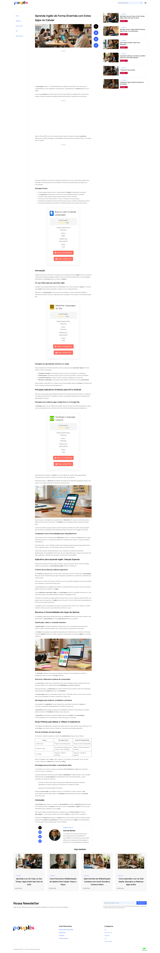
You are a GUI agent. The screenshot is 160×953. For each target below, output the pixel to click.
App (17, 31)
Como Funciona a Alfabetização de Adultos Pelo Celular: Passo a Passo (63, 882)
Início (17, 16)
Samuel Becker (69, 830)
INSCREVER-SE (142, 903)
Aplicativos (19, 26)
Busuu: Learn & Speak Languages (65, 213)
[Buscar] (141, 3)
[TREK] (144, 949)
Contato (61, 935)
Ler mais (124, 21)
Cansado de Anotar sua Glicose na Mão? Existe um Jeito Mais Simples (132, 56)
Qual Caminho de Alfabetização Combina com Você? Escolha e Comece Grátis (97, 882)
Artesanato (19, 36)
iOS (105, 938)
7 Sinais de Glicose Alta (127, 70)
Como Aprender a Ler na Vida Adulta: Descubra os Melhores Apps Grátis (131, 882)
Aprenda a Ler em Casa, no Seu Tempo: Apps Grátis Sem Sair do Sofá (132, 17)
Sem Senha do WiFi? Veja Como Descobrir (130, 43)
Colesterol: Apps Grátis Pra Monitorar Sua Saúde (132, 83)
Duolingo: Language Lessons (65, 418)
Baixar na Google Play (64, 253)
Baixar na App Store (64, 259)
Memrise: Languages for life (66, 307)
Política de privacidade (66, 929)
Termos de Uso (63, 938)
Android (18, 21)
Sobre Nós (62, 932)
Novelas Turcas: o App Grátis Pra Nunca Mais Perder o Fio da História (132, 30)
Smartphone (108, 941)
